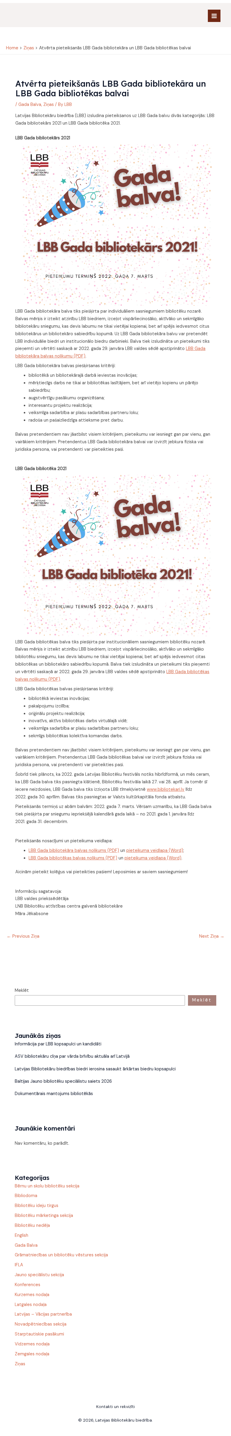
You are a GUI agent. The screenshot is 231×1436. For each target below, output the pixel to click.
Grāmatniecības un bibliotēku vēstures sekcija (61, 1255)
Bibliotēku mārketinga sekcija (44, 1215)
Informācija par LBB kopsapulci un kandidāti (58, 1044)
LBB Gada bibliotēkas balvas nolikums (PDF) (73, 858)
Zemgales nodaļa (32, 1354)
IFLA (19, 1265)
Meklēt (22, 990)
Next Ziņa (211, 936)
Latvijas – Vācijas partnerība (43, 1314)
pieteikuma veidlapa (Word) (154, 850)
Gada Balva (29, 104)
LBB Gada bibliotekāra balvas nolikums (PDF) (74, 850)
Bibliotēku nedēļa (32, 1225)
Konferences (27, 1285)
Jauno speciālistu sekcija (39, 1275)
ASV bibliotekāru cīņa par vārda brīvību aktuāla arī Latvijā (73, 1056)
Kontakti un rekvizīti (115, 1406)
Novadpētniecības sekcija (40, 1324)
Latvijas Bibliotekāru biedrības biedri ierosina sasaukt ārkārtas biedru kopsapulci (95, 1069)
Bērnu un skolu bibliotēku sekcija (47, 1186)
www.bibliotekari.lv (165, 789)
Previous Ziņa (23, 936)
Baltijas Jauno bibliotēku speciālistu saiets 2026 (63, 1081)
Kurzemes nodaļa (32, 1295)
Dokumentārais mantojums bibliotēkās (54, 1094)
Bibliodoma (26, 1196)
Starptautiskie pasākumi (39, 1334)
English (21, 1235)
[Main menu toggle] (214, 16)
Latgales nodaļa (31, 1305)
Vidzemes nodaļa (32, 1344)
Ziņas (48, 104)
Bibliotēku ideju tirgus (36, 1206)
